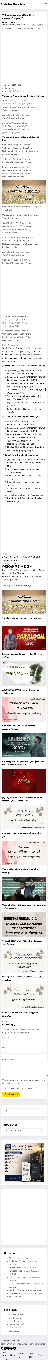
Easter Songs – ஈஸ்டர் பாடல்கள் (22, 1267)
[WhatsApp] (13, 567)
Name (5, 1037)
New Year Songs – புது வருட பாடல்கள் (25, 1293)
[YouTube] (14, 1349)
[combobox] (21, 1110)
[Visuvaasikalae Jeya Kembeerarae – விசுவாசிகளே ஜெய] (24, 709)
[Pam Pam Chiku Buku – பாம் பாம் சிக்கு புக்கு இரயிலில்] (24, 817)
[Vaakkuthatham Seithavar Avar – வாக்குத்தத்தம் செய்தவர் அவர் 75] (24, 889)
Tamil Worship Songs (12, 348)
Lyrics (18, 28)
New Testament (16, 1321)
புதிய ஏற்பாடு (14, 1331)
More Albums (15, 1296)
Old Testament (16, 1318)
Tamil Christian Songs (31, 28)
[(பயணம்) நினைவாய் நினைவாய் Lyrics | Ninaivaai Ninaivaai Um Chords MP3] (24, 745)
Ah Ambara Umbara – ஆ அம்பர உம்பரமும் (25, 495)
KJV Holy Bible (16, 1315)
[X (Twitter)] (6, 567)
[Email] (16, 567)
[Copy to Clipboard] (19, 567)
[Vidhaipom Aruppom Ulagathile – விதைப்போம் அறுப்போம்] (24, 960)
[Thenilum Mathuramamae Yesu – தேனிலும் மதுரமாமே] (24, 602)
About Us (22, 1355)
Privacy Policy (31, 1355)
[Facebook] (3, 567)
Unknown (13, 560)
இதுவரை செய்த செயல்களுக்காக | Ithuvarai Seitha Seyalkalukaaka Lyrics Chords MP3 (26, 462)
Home (13, 1355)
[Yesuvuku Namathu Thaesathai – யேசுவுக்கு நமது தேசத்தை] (24, 924)
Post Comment (11, 1094)
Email (5, 1047)
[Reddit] (31, 567)
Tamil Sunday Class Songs (15, 557)
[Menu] (46, 4)
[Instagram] (8, 1349)
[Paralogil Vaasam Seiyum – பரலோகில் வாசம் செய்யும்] (24, 638)
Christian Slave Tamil (13, 4)
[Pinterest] (9, 567)
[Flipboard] (28, 567)
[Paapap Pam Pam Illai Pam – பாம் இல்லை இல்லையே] (24, 996)
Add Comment (9, 1059)
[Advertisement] (24, 58)
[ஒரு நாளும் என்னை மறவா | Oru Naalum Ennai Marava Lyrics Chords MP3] (24, 781)
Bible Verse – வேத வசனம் (20, 1258)
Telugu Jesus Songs (17, 358)
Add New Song (4, 1355)
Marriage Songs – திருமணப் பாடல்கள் (25, 1290)
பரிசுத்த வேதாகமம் (16, 1324)
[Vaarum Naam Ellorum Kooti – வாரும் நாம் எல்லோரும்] (24, 853)
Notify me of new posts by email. (18, 1088)
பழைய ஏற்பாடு (15, 1327)
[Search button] (41, 1111)
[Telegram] (22, 567)
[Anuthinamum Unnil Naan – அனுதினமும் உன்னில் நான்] (24, 673)
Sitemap (41, 1355)
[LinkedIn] (25, 567)
